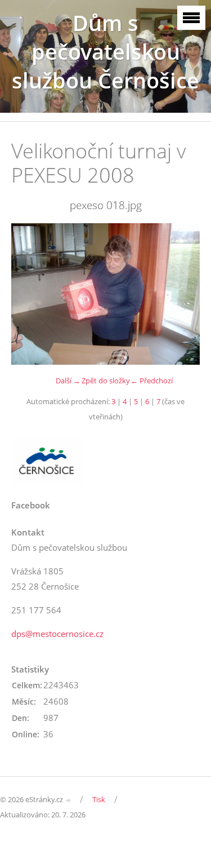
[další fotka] (181, 294)
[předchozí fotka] (29, 294)
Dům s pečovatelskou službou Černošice (105, 51)
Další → (68, 380)
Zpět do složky (106, 380)
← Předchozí (152, 380)
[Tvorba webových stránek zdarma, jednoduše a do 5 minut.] (69, 800)
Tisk (98, 799)
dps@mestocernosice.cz (57, 633)
